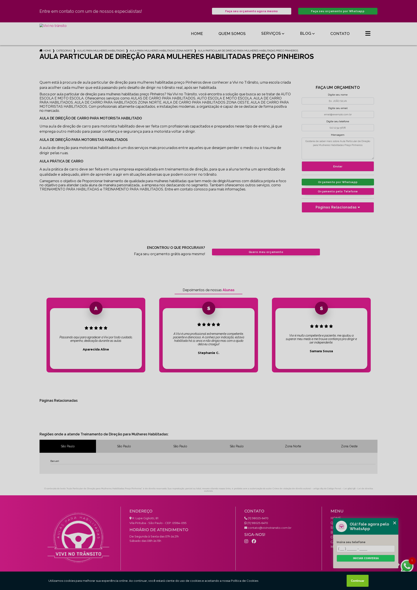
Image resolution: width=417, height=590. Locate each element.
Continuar (357, 580)
